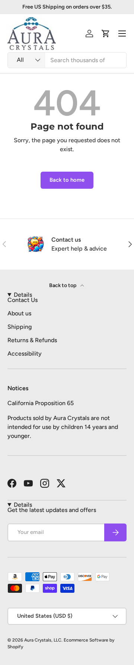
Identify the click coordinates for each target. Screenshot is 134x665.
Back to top (63, 285)
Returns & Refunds (32, 340)
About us (19, 313)
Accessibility (24, 353)
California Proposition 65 (40, 403)
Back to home (67, 179)
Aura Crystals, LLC (42, 640)
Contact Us (22, 299)
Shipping (19, 326)
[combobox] (67, 60)
